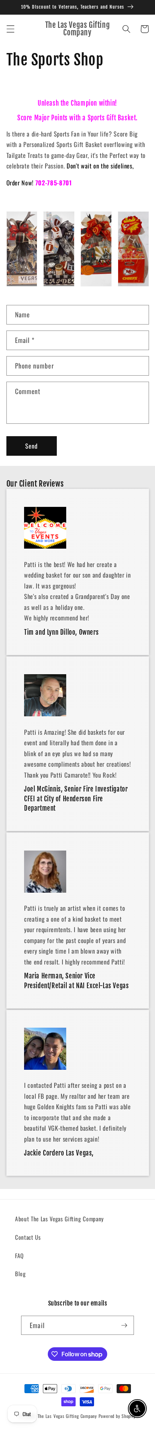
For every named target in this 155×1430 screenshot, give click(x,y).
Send (31, 445)
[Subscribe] (124, 1325)
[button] (10, 29)
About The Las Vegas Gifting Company (59, 1219)
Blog (20, 1273)
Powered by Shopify (117, 1416)
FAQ (19, 1255)
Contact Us (28, 1237)
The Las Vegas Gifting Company (67, 1416)
